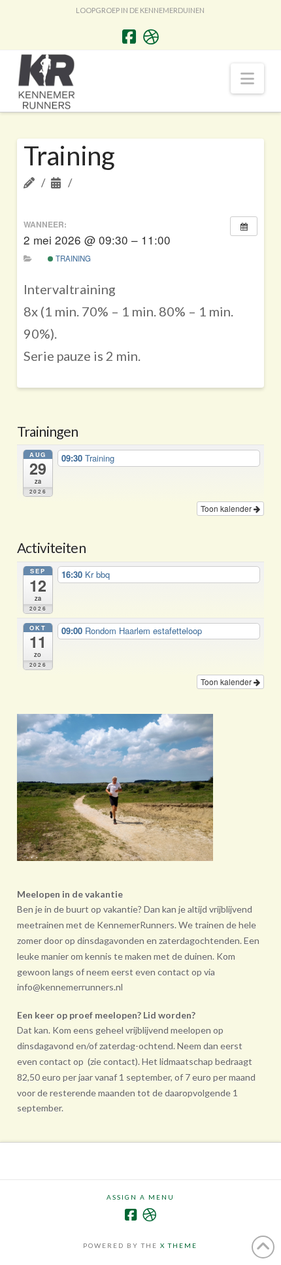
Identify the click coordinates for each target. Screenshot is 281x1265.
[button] (247, 78)
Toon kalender (227, 508)
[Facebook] (129, 36)
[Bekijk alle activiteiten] (243, 226)
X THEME (178, 1245)
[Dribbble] (151, 36)
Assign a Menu (140, 1197)
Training (72, 258)
